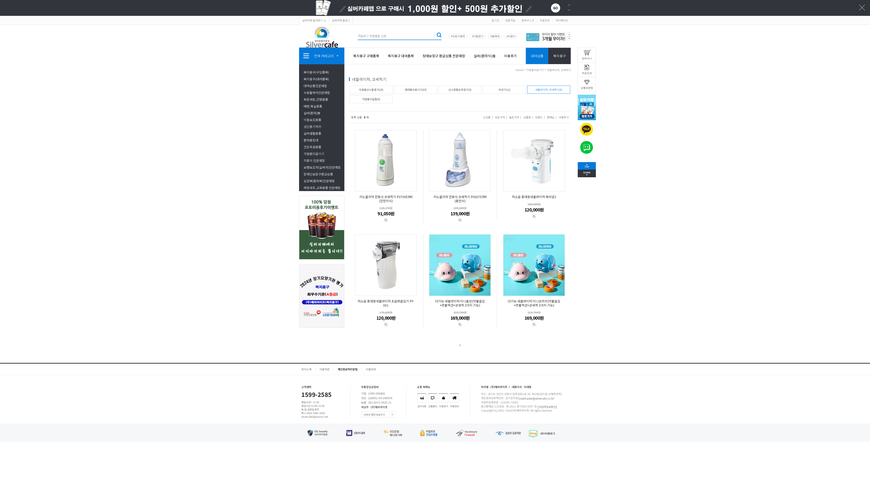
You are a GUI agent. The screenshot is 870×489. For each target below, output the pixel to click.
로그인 (495, 20)
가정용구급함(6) (371, 99)
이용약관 (324, 369)
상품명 (527, 117)
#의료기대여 (458, 36)
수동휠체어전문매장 (317, 92)
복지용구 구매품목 (366, 55)
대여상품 (537, 55)
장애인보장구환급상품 (318, 174)
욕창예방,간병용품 (316, 99)
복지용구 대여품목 (401, 55)
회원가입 (510, 20)
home (519, 70)
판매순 (550, 117)
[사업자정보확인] (547, 407)
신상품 (487, 117)
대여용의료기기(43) (416, 89)
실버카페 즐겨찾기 (312, 20)
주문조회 (545, 20)
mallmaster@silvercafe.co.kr (536, 398)
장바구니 (527, 20)
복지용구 (559, 55)
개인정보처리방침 (348, 369)
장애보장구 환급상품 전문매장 (444, 55)
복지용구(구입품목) (316, 72)
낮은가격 (500, 117)
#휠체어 (495, 36)
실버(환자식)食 (484, 55)
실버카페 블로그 (341, 20)
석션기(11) (504, 89)
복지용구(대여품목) (316, 79)
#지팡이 (511, 36)
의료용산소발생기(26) (371, 89)
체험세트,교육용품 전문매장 (322, 187)
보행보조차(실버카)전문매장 (322, 167)
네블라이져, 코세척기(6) (548, 89)
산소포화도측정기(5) (459, 89)
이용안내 (371, 369)
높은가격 (514, 117)
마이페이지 (562, 20)
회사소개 (306, 369)
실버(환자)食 (312, 113)
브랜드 (539, 117)
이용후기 (510, 55)
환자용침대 (311, 140)
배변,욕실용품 (313, 106)
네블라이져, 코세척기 (559, 70)
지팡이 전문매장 (314, 160)
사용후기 (564, 117)
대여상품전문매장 (315, 86)
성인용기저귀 (312, 126)
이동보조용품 (312, 119)
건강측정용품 (312, 147)
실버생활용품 (312, 133)
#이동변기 (477, 36)
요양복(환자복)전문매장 (319, 181)
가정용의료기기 (314, 153)
